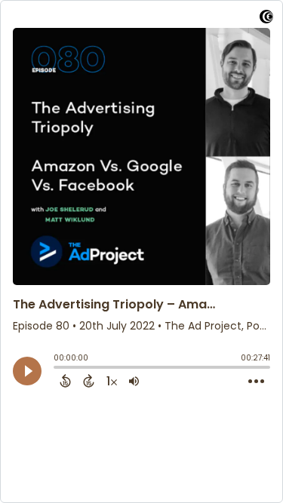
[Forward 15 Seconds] (88, 381)
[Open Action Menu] (256, 382)
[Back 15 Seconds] (65, 381)
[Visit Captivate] (266, 19)
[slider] (57, 368)
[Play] (27, 371)
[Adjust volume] (134, 381)
